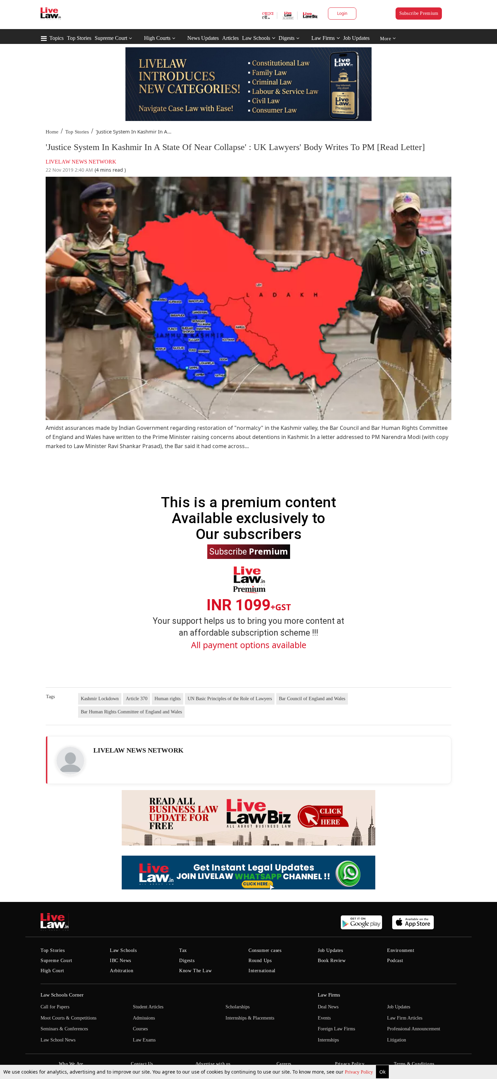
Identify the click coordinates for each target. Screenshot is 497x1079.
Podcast (395, 960)
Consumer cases (265, 950)
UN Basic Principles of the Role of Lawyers (230, 698)
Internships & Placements (250, 1018)
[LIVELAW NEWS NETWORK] (70, 761)
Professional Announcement (413, 1028)
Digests (286, 38)
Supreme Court (111, 38)
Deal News (328, 1006)
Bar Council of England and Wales (312, 698)
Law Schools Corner (62, 995)
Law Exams (144, 1040)
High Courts (157, 38)
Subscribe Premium (419, 13)
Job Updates (356, 38)
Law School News (58, 1040)
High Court (52, 970)
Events (324, 1018)
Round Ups (260, 960)
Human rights (168, 698)
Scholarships (238, 1006)
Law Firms (323, 38)
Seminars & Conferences (64, 1028)
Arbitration (122, 970)
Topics (56, 38)
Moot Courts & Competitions (68, 1018)
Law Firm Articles (404, 1018)
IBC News (120, 960)
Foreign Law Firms (336, 1028)
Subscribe (248, 551)
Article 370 (136, 698)
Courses (140, 1028)
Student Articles (148, 1006)
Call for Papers (55, 1006)
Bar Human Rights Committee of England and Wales (131, 711)
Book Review (332, 960)
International (262, 970)
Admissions (144, 1018)
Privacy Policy (359, 1072)
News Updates (203, 38)
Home (52, 131)
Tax (183, 950)
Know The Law (195, 970)
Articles (230, 38)
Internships (328, 1040)
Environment (401, 950)
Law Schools (256, 38)
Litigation (396, 1040)
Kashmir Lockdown (100, 698)
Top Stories (79, 38)
